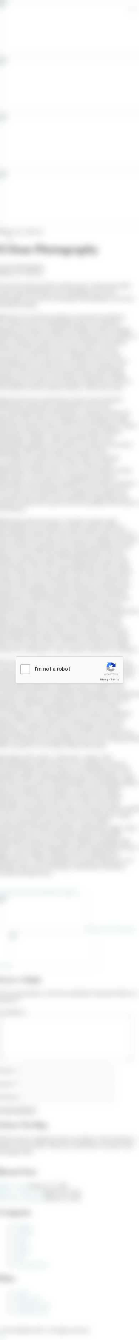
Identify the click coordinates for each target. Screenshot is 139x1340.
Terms (114, 679)
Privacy (104, 679)
